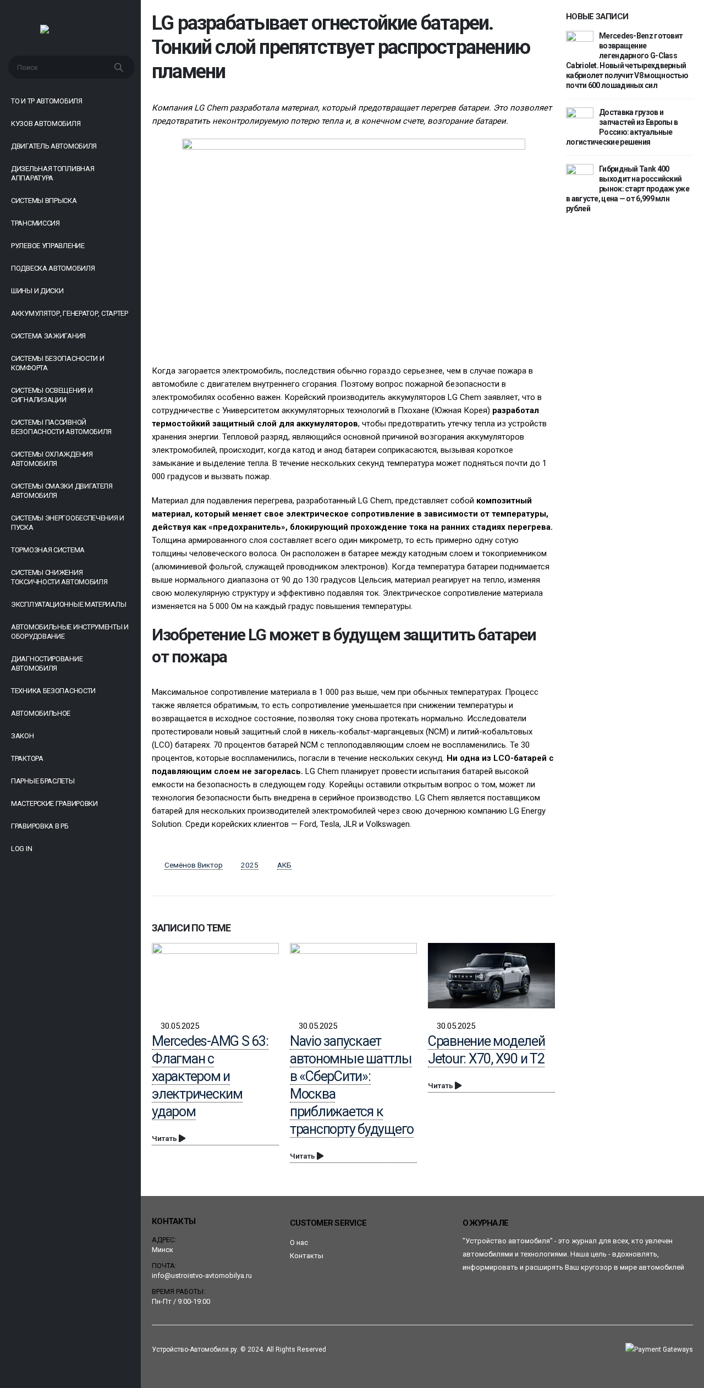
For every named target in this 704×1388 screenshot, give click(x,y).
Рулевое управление (48, 246)
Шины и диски (37, 291)
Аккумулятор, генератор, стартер (69, 313)
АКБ (284, 864)
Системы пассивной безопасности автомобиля (61, 427)
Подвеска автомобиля (53, 268)
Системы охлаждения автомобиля (52, 459)
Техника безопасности (53, 691)
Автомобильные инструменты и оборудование (70, 631)
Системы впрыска (44, 200)
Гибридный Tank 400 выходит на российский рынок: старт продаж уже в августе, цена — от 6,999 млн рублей (627, 188)
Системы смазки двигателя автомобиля (62, 491)
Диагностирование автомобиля (46, 663)
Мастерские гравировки (54, 803)
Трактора (27, 758)
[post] (579, 44)
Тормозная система (48, 550)
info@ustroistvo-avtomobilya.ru (202, 1275)
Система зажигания (48, 336)
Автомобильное (40, 713)
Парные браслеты (43, 781)
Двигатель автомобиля (54, 146)
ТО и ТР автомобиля (46, 101)
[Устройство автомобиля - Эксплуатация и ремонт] (70, 32)
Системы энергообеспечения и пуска (67, 522)
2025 (249, 864)
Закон (22, 736)
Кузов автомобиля (45, 123)
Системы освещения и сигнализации (51, 395)
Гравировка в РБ (40, 826)
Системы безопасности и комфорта (57, 363)
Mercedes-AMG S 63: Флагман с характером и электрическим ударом (210, 1076)
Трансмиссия (35, 223)
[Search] (120, 67)
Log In (21, 848)
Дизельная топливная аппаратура (52, 173)
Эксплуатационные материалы (68, 604)
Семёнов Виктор (193, 864)
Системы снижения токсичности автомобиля (59, 577)
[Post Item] (215, 975)
